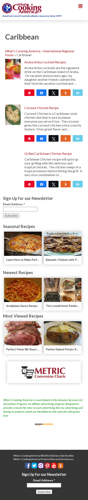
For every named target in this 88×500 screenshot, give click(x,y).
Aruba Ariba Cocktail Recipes (45, 62)
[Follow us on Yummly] (60, 465)
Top (83, 494)
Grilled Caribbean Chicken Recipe (48, 153)
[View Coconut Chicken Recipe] (13, 114)
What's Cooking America (22, 51)
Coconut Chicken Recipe (41, 108)
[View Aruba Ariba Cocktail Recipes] (13, 69)
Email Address (14, 204)
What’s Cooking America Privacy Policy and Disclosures (43, 459)
